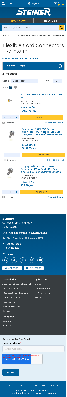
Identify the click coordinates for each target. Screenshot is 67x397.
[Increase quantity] (16, 117)
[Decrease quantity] (5, 117)
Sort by (6, 80)
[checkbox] (3, 123)
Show (49, 80)
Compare (9, 122)
